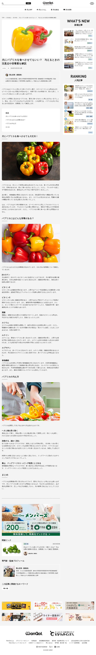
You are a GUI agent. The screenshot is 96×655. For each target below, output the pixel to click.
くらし (90, 35)
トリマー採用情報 (74, 643)
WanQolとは (10, 640)
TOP (3, 17)
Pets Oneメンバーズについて (17, 643)
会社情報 (84, 643)
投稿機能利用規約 (44, 640)
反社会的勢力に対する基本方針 (80, 640)
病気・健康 (89, 108)
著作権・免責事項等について (60, 640)
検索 (28, 3)
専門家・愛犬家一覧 (61, 643)
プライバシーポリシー (22, 640)
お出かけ (90, 43)
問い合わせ (49, 643)
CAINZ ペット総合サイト (36, 643)
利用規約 (34, 640)
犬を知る (8, 17)
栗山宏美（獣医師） (23, 568)
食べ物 (15, 17)
